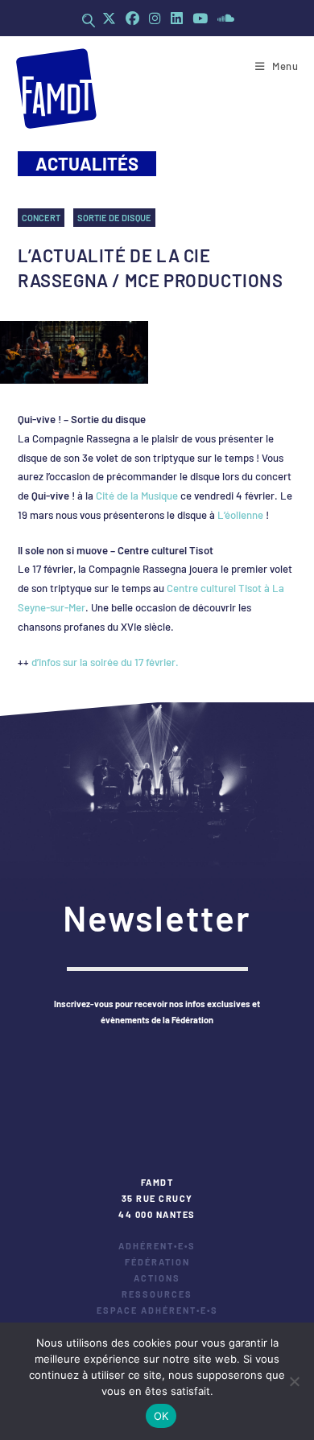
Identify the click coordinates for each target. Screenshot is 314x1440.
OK (161, 1415)
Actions (157, 1278)
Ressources (157, 1294)
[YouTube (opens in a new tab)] (200, 18)
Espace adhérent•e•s (157, 1310)
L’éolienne (240, 514)
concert (41, 217)
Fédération (157, 1262)
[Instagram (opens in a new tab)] (155, 18)
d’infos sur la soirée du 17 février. (105, 662)
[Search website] (88, 20)
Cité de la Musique (137, 495)
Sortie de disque (114, 217)
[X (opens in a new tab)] (109, 18)
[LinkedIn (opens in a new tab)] (177, 18)
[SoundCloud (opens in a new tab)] (223, 18)
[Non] (294, 1381)
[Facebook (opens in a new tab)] (132, 18)
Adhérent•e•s (157, 1245)
